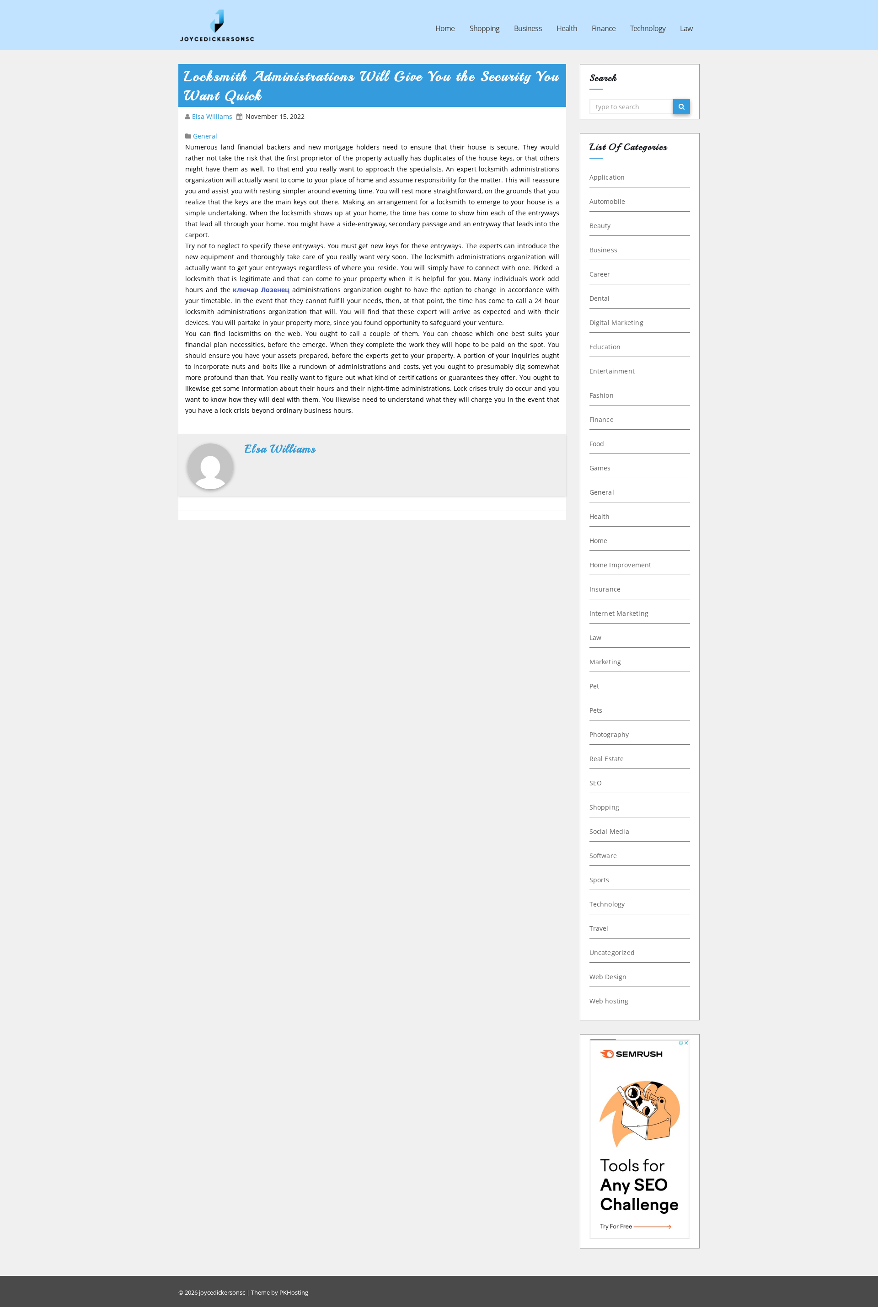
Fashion (601, 395)
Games (600, 468)
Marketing (605, 661)
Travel (599, 928)
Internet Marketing (619, 613)
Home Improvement (620, 564)
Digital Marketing (616, 322)
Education (605, 346)
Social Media (609, 831)
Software (603, 855)
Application (607, 177)
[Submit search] (681, 106)
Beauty (600, 225)
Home (445, 28)
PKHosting (293, 1292)
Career (599, 274)
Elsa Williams (213, 116)
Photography (609, 734)
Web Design (608, 976)
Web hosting (609, 1001)
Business (528, 28)
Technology (647, 28)
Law (686, 28)
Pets (596, 710)
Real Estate (606, 758)
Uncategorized (612, 952)
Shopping (485, 28)
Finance (604, 28)
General (205, 136)
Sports (599, 879)
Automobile (607, 201)
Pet (594, 686)
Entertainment (612, 371)
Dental (599, 298)
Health (567, 28)
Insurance (605, 589)
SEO (595, 783)
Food (597, 443)
